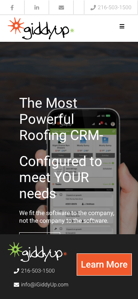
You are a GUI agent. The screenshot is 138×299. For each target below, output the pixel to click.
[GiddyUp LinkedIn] (37, 7)
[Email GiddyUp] (61, 7)
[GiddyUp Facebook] (12, 7)
